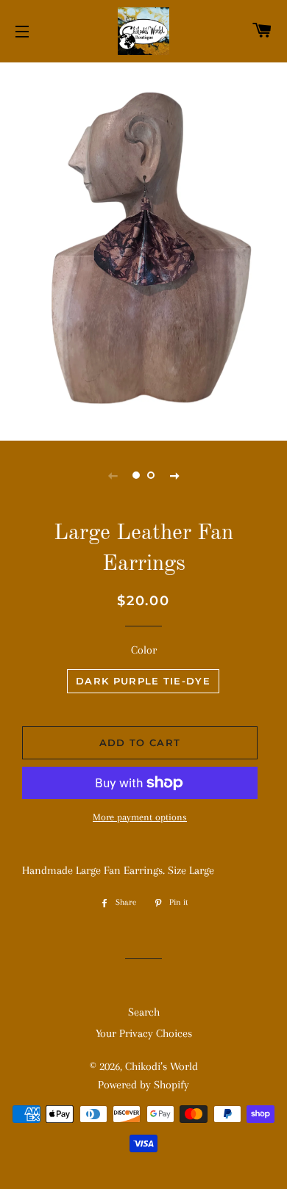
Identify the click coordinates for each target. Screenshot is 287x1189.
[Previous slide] (112, 475)
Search (144, 1012)
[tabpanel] (143, 250)
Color (144, 650)
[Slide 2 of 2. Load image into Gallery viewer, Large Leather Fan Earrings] (151, 475)
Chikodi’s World (161, 1066)
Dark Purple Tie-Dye (143, 681)
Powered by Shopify (143, 1084)
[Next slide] (174, 475)
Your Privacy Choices (144, 1033)
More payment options (140, 817)
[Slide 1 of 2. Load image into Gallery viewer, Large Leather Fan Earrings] (136, 475)
